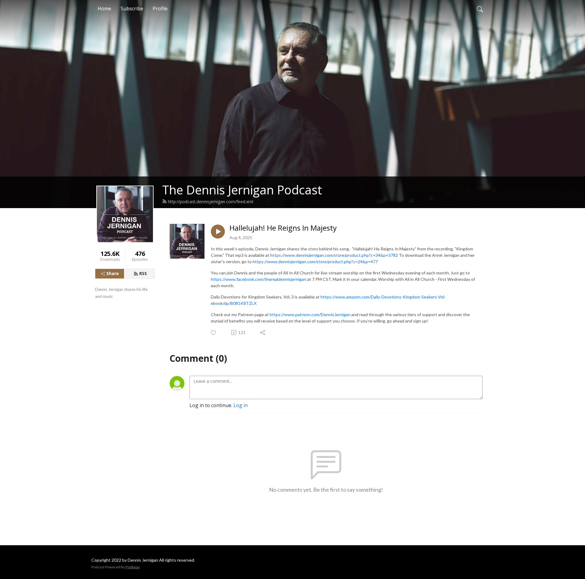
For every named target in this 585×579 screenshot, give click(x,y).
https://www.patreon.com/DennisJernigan (310, 314)
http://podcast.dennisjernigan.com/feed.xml (210, 201)
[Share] (263, 333)
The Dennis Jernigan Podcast (242, 189)
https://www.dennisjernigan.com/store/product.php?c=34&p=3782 (334, 255)
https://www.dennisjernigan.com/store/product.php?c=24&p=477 (315, 261)
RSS (143, 273)
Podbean (133, 567)
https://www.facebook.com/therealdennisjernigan (258, 279)
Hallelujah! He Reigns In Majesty (283, 228)
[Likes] (213, 333)
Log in (240, 405)
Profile (160, 8)
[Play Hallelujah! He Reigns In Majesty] (218, 232)
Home (104, 8)
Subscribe (132, 8)
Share (112, 273)
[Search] (479, 8)
